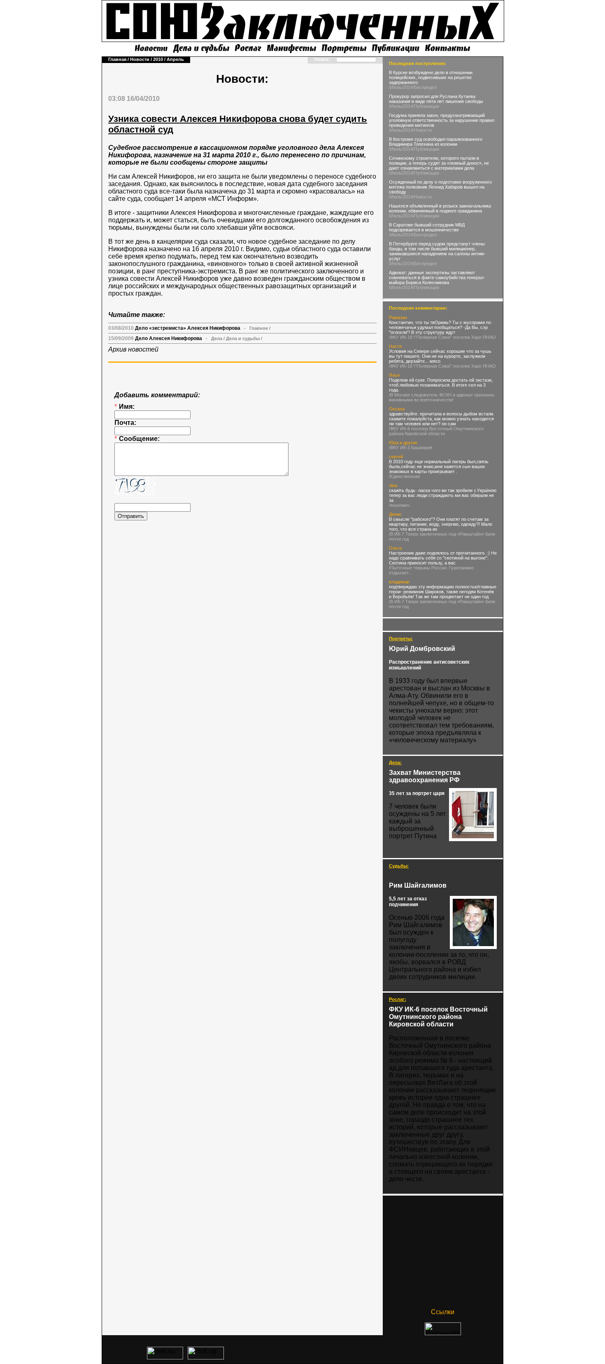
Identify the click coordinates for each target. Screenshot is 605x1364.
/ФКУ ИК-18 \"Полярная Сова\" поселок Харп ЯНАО (442, 337)
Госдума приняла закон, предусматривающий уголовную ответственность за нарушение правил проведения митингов (441, 120)
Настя (395, 346)
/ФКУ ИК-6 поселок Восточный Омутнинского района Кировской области (436, 431)
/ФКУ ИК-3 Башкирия (410, 447)
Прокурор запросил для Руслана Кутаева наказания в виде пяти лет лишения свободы (436, 99)
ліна (393, 485)
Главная (117, 59)
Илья (394, 375)
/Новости (422, 130)
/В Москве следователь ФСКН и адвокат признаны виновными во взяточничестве (441, 397)
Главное (258, 328)
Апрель (175, 59)
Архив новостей (133, 349)
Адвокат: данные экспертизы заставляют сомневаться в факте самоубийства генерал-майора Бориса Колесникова (437, 277)
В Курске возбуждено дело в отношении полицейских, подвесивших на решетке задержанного (430, 77)
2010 (158, 59)
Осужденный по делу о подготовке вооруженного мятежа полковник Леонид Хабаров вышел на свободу (440, 187)
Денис (395, 514)
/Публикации (426, 106)
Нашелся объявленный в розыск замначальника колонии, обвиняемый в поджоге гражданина (440, 208)
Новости (139, 59)
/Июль (395, 87)
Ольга (395, 548)
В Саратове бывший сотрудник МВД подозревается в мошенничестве (427, 227)
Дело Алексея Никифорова (168, 338)
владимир (399, 581)
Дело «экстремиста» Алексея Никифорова (187, 328)
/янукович (399, 505)
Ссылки (442, 1311)
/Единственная (404, 476)
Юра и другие (403, 442)
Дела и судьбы (243, 338)
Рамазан (398, 317)
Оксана (397, 408)
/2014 (407, 87)
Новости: (242, 78)
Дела (216, 338)
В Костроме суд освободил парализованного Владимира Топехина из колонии (435, 142)
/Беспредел (425, 87)
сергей (396, 456)
